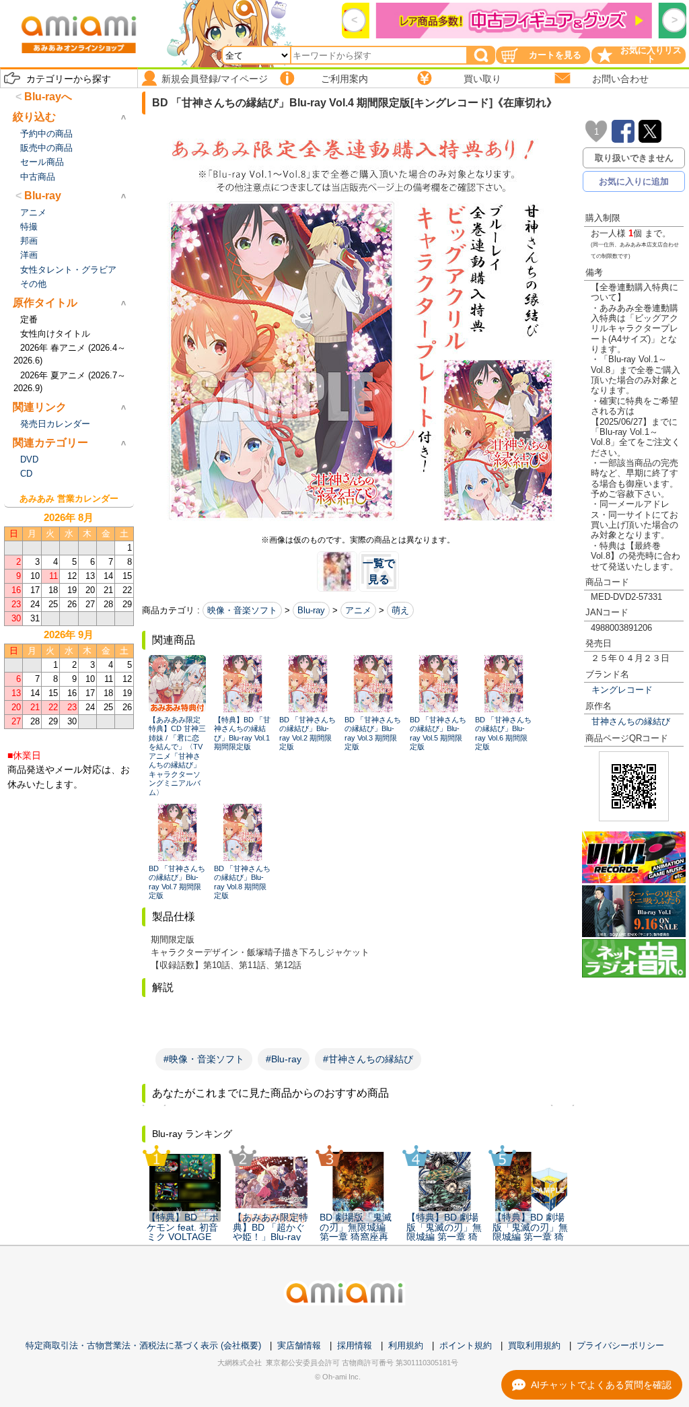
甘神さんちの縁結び (630, 721)
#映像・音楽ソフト (204, 1059)
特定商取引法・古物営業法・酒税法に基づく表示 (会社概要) (143, 1345)
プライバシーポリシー (620, 1345)
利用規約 (405, 1345)
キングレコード (622, 690)
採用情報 (354, 1345)
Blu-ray (311, 610)
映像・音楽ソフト (242, 610)
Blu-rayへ (48, 96)
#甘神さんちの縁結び (368, 1059)
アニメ (358, 610)
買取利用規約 (534, 1345)
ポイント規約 (465, 1345)
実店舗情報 (299, 1345)
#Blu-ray (283, 1059)
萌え (400, 610)
